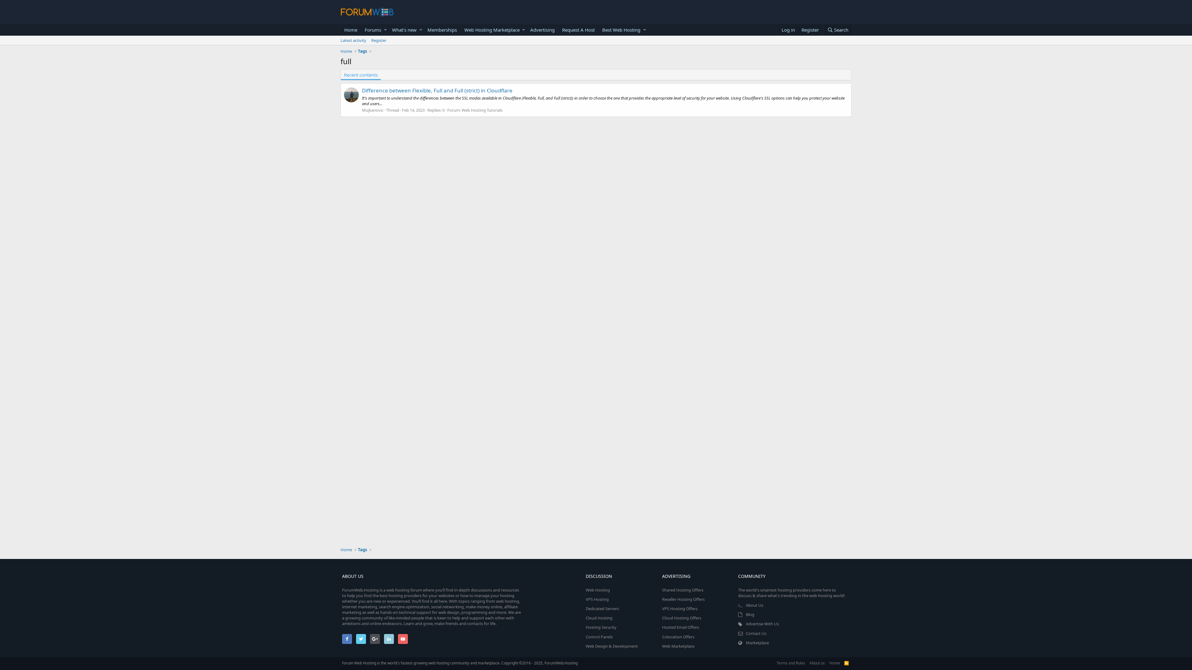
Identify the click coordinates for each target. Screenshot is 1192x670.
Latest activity (353, 40)
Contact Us (756, 633)
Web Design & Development (612, 646)
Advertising (542, 30)
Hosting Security (601, 627)
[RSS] (846, 663)
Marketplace (757, 642)
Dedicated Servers (602, 608)
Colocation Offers (678, 637)
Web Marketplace (678, 646)
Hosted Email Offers (680, 627)
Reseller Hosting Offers (683, 599)
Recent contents (361, 75)
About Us (754, 605)
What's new (404, 30)
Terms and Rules (791, 663)
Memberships (442, 30)
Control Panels (599, 637)
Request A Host (578, 30)
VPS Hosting (597, 599)
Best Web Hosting (621, 30)
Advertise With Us (762, 624)
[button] (385, 30)
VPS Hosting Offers (680, 608)
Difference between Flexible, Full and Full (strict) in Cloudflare (437, 90)
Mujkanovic (372, 110)
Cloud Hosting (599, 618)
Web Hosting (598, 590)
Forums (373, 30)
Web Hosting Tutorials (482, 110)
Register (378, 40)
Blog (750, 614)
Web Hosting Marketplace (492, 30)
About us (817, 663)
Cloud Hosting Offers (681, 618)
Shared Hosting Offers (682, 590)
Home (350, 30)
